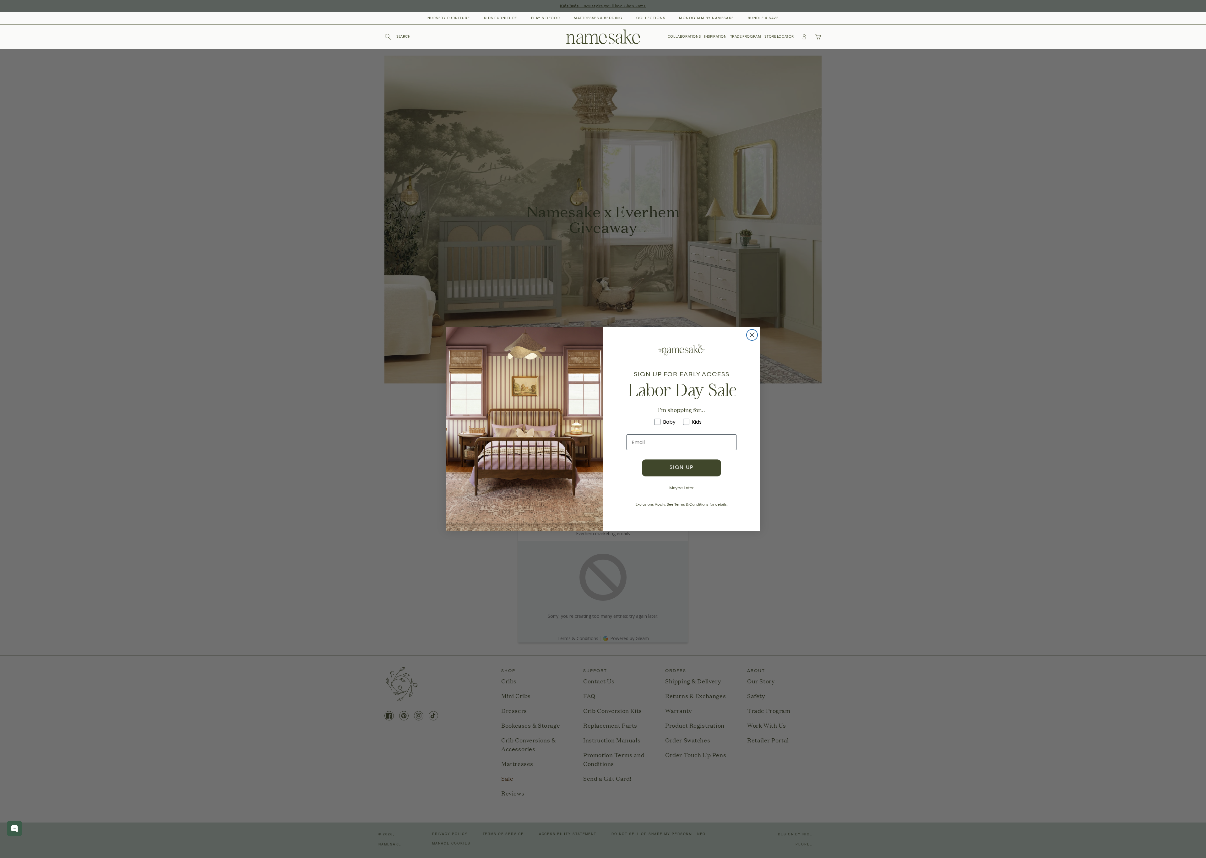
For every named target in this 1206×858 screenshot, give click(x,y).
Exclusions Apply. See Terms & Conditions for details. (681, 505)
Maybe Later (681, 488)
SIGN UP (681, 467)
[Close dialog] (752, 334)
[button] (397, 36)
